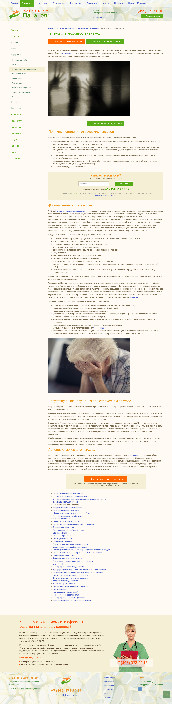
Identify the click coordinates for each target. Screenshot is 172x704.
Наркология (41, 3)
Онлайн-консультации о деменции (68, 493)
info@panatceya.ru (99, 17)
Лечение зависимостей (21, 92)
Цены (131, 3)
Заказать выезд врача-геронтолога (108, 479)
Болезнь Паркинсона (62, 536)
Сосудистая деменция (62, 541)
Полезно (118, 3)
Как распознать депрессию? (65, 592)
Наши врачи (16, 108)
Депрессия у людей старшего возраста (70, 578)
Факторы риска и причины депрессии (69, 598)
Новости (14, 102)
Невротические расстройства (66, 595)
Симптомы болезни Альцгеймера (67, 521)
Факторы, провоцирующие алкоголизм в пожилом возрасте (79, 499)
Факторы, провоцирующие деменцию (70, 496)
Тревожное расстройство (64, 583)
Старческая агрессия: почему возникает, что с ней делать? (78, 552)
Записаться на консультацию (68, 41)
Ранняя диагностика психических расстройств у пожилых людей (81, 550)
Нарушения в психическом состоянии (71, 211)
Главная (14, 3)
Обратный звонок (153, 16)
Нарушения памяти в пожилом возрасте (70, 575)
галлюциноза (68, 53)
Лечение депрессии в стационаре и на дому (72, 600)
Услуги (105, 3)
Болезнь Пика (59, 564)
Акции (13, 48)
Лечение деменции (61, 519)
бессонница (98, 328)
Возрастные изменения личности (67, 507)
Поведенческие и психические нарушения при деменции (78, 572)
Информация (16, 54)
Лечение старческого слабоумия (67, 516)
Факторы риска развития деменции (68, 567)
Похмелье (15, 65)
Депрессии (75, 3)
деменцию (134, 297)
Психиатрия (58, 3)
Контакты (142, 3)
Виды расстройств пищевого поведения (70, 586)
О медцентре (109, 678)
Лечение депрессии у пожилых (67, 510)
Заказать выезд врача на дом (106, 41)
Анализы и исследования (21, 88)
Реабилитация (17, 83)
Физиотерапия (17, 97)
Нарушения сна (59, 589)
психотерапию (134, 455)
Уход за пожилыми (19, 74)
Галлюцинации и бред (62, 538)
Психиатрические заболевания (24, 69)
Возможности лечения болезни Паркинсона (72, 547)
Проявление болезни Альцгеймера (68, 530)
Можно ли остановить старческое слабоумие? (73, 513)
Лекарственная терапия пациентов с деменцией (74, 524)
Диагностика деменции (63, 527)
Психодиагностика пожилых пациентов (70, 544)
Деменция (91, 3)
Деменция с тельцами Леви (65, 502)
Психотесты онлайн (19, 60)
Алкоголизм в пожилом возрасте (67, 558)
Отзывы (14, 42)
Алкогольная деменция (63, 555)
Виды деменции (60, 533)
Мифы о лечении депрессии (65, 581)
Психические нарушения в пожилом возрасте (73, 561)
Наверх (166, 694)
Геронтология (17, 78)
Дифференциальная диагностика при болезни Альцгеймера (79, 569)
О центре (26, 3)
